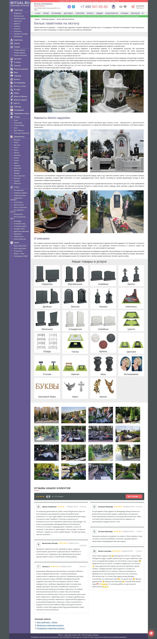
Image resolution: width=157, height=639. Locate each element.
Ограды (17, 47)
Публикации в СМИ (20, 256)
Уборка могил (18, 236)
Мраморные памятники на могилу (50, 625)
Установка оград (19, 223)
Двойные (17, 23)
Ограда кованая (19, 53)
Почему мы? (18, 251)
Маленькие (18, 21)
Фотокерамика (19, 83)
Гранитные (17, 31)
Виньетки (17, 140)
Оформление (19, 137)
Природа (17, 165)
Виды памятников (20, 246)
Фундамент (18, 234)
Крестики (17, 145)
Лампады (17, 107)
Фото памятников (20, 248)
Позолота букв (19, 125)
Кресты (17, 103)
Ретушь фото (18, 214)
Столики (17, 62)
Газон (16, 120)
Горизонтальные (19, 18)
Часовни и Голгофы (21, 34)
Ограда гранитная (20, 55)
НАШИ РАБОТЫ (111, 13)
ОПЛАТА (90, 13)
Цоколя (17, 43)
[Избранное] (125, 6)
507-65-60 (94, 7)
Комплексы (18, 40)
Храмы (16, 158)
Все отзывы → (134, 496)
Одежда (16, 173)
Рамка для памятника (21, 133)
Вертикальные (19, 16)
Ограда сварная (19, 50)
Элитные (17, 29)
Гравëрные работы (20, 193)
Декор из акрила (20, 100)
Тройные (17, 26)
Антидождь (17, 221)
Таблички (17, 76)
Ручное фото (18, 202)
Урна (15, 128)
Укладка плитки (19, 229)
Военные (17, 178)
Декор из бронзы (20, 96)
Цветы (16, 163)
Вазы (16, 72)
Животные (17, 168)
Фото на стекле (20, 86)
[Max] (69, 6)
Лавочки (17, 66)
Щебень (17, 79)
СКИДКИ (99, 13)
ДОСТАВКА (68, 13)
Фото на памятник (20, 207)
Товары (17, 117)
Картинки (17, 155)
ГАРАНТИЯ (80, 13)
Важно (16, 242)
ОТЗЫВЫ (124, 13)
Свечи (16, 147)
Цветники (17, 59)
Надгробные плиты (21, 113)
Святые (16, 153)
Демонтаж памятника (21, 231)
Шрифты (17, 170)
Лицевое (17, 181)
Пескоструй (18, 123)
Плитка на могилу (21, 69)
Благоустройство (20, 239)
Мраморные (18, 36)
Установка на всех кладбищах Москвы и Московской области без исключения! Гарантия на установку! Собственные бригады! (89, 16)
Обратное (17, 183)
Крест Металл (19, 130)
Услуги (16, 187)
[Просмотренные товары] (120, 6)
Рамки (16, 142)
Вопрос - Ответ (19, 253)
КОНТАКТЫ (135, 13)
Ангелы (16, 160)
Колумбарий (19, 110)
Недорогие (17, 13)
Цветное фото (19, 205)
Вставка (17, 89)
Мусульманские (19, 176)
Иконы (16, 150)
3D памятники (19, 190)
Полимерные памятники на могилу (51, 628)
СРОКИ (46, 13)
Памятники (18, 10)
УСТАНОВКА (56, 13)
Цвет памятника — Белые (47, 622)
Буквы (16, 93)
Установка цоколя (20, 226)
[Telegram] (73, 6)
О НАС (37, 13)
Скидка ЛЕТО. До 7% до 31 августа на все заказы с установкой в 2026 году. (89, 1)
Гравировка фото (20, 195)
